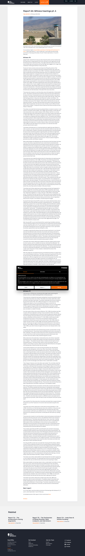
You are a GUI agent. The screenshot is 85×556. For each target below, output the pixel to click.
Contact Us (31, 546)
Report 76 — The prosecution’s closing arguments (15, 519)
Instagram (68, 542)
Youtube (68, 546)
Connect (47, 542)
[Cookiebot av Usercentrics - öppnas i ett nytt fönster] (62, 268)
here (50, 494)
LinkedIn (68, 544)
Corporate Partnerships (33, 545)
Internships (48, 545)
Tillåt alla (59, 287)
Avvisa (26, 287)
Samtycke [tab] (25, 271)
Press (66, 1)
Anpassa (42, 287)
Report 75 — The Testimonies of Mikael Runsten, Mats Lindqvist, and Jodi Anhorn (42, 519)
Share (26, 498)
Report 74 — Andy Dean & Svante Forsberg (65, 518)
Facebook (68, 540)
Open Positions (49, 543)
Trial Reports (26, 14)
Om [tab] (60, 271)
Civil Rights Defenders (11, 2)
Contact (9, 548)
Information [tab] (42, 271)
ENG (75, 1)
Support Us (31, 543)
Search (71, 1)
